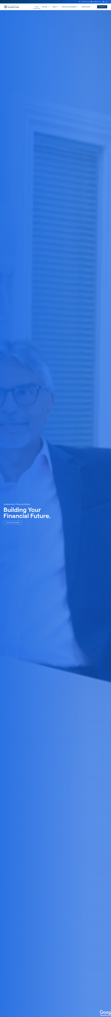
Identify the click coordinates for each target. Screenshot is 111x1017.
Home (37, 6)
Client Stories (86, 6)
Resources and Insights (69, 6)
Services (44, 6)
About (55, 6)
